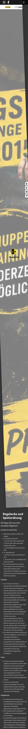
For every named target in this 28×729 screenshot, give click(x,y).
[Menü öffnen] (23, 2)
